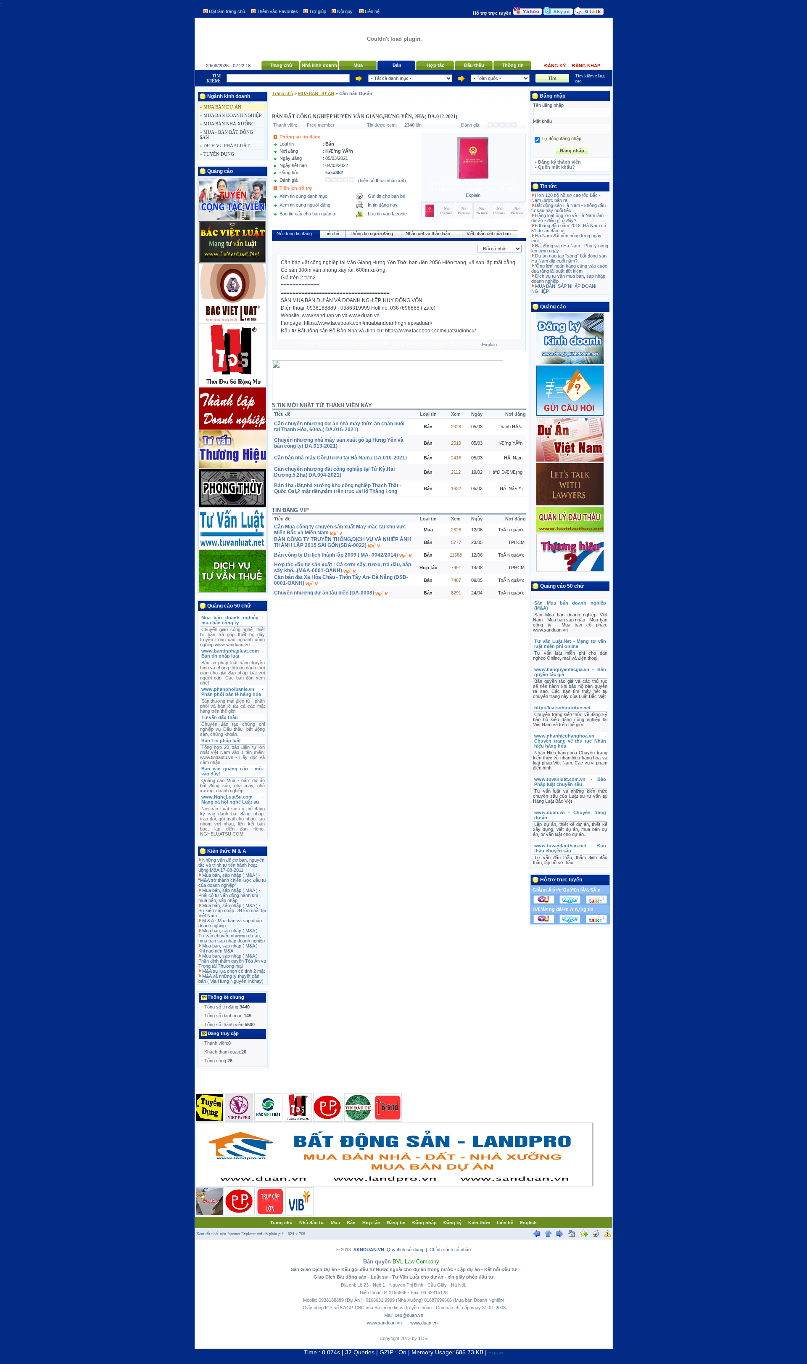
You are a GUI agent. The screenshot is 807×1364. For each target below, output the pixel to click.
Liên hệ (372, 11)
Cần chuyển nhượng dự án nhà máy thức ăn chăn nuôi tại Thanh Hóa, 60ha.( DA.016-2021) (339, 427)
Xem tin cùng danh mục (303, 196)
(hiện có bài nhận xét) (382, 180)
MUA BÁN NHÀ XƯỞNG (227, 123)
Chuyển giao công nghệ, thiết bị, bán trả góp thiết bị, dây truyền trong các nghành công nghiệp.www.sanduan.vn (232, 637)
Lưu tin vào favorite (387, 213)
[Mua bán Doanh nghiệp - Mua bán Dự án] (394, 58)
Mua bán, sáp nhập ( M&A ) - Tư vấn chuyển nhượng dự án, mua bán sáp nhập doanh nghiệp (231, 935)
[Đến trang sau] (559, 1235)
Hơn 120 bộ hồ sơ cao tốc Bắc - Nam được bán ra (566, 198)
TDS (422, 1338)
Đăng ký (555, 65)
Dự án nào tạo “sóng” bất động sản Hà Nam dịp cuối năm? (569, 258)
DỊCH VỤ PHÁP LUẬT (225, 145)
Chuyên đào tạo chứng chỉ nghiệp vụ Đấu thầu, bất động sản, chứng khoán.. (232, 729)
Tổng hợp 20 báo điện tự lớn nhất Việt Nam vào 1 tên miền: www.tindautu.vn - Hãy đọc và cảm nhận (232, 755)
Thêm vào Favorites (277, 11)
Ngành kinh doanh (228, 96)
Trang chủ (281, 65)
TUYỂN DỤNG (217, 154)
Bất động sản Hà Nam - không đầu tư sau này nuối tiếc (568, 208)
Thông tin (513, 65)
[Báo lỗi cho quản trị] (607, 1235)
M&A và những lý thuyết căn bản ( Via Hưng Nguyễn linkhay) (231, 979)
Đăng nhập (586, 65)
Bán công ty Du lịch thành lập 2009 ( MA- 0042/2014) (336, 555)
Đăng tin (396, 1222)
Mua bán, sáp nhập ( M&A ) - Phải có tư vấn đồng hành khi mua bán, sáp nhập (229, 895)
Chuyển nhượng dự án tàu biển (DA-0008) (324, 593)
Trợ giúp (317, 11)
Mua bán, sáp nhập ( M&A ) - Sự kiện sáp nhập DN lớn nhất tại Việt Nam (232, 910)
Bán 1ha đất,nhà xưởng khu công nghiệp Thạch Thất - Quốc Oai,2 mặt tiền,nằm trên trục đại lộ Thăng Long (337, 488)
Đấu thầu (474, 65)
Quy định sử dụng (405, 1249)
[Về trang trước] (536, 1235)
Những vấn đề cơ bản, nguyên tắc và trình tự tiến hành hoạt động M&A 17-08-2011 (231, 865)
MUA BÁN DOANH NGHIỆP (230, 115)
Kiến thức (479, 1222)
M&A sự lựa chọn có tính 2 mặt (233, 971)
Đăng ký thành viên (559, 162)
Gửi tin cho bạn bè (386, 196)
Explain (473, 195)
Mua (358, 65)
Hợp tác (435, 65)
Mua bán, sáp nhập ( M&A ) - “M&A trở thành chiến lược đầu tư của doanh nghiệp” (232, 880)
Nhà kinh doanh (319, 65)
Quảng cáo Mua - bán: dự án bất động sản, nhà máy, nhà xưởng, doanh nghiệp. (232, 785)
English (528, 1222)
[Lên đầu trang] (548, 1235)
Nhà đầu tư (311, 1222)
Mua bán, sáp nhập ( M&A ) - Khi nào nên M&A (229, 948)
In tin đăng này (383, 204)
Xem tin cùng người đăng (305, 204)
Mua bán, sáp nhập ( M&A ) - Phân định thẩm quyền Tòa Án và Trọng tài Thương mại (232, 961)
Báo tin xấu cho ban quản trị (308, 213)
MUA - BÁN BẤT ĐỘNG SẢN (226, 135)
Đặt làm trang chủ (227, 11)
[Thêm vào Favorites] (584, 1235)
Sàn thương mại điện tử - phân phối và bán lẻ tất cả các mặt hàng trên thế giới (232, 706)
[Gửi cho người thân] (596, 1235)
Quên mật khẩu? (556, 167)
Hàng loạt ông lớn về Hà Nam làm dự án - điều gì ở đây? (567, 218)
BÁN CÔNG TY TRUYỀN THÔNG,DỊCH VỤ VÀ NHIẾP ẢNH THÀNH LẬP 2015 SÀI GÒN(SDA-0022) (342, 542)
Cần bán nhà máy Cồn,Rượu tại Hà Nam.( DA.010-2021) (340, 458)
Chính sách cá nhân (450, 1249)
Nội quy (345, 11)
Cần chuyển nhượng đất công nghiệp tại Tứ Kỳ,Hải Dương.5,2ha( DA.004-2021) (334, 472)
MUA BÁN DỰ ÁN (220, 106)
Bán (397, 65)
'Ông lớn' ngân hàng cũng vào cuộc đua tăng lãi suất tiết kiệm (569, 268)
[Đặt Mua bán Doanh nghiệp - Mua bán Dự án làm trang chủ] (571, 1235)
